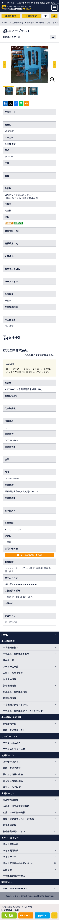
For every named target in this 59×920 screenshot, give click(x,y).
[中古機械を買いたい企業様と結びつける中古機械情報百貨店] (11, 6)
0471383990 (11, 440)
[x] (10, 103)
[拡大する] (52, 79)
